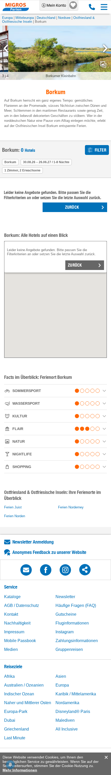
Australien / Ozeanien (24, 685)
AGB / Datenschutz (21, 605)
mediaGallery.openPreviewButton (103, 64)
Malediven (65, 720)
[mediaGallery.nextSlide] (105, 48)
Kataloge (12, 597)
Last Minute (14, 738)
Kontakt (11, 614)
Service (10, 587)
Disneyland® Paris (73, 711)
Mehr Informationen (20, 770)
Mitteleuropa (24, 18)
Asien (61, 676)
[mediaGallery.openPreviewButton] (55, 53)
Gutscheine (66, 614)
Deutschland (46, 18)
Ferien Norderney (71, 507)
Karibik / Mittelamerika (76, 694)
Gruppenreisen (69, 649)
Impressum (14, 632)
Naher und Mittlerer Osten (27, 703)
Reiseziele (13, 666)
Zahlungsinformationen (77, 640)
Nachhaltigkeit (17, 623)
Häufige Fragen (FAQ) (76, 605)
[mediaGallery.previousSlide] (6, 48)
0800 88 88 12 (90, 7)
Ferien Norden (14, 516)
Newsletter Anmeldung (33, 542)
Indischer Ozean (19, 694)
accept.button (105, 757)
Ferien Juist (13, 507)
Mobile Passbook (20, 640)
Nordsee (64, 18)
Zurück (75, 265)
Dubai (9, 720)
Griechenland (16, 729)
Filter (100, 150)
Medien (11, 649)
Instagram (65, 632)
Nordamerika (67, 703)
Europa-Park (15, 711)
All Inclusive (67, 729)
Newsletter (65, 597)
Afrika (9, 676)
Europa (7, 18)
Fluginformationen (72, 623)
